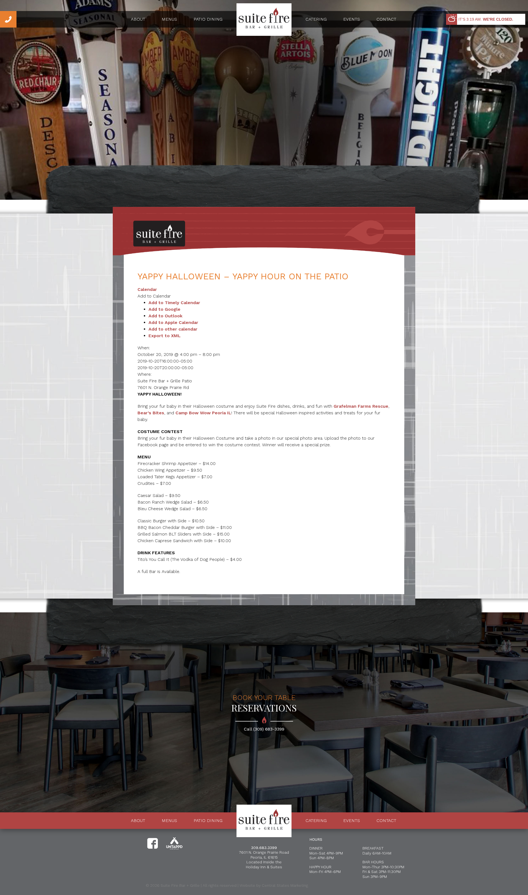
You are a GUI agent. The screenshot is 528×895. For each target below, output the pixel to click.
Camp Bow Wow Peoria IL (203, 412)
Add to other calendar (172, 329)
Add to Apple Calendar (173, 322)
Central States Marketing (285, 885)
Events (351, 19)
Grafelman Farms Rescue (361, 406)
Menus (169, 19)
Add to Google (164, 309)
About (138, 19)
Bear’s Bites (151, 412)
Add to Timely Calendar (174, 302)
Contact (386, 19)
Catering (316, 19)
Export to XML (164, 335)
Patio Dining (208, 19)
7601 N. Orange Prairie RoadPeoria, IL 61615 (264, 854)
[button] (154, 296)
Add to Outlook (165, 315)
